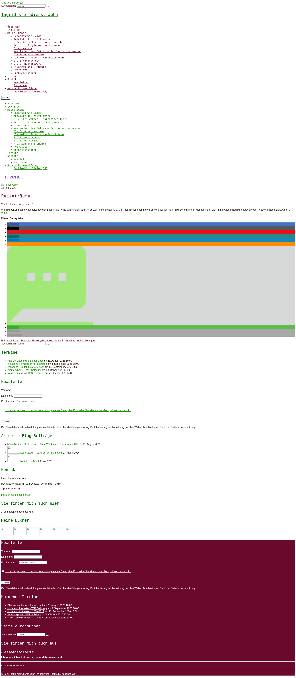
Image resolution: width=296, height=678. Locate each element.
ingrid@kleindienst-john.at (15, 494)
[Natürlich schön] (13, 461)
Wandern (70, 340)
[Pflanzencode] (59, 534)
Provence (26, 340)
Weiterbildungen (86, 340)
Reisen (36, 340)
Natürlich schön (28, 461)
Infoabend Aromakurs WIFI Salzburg (27, 364)
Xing (31, 511)
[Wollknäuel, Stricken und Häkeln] (26, 444)
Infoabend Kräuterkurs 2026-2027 (25, 367)
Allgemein (24, 204)
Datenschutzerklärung (13, 665)
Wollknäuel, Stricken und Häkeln (64, 444)
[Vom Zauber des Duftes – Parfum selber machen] (72, 534)
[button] (13, 224)
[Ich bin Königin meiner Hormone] (46, 534)
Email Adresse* (9, 401)
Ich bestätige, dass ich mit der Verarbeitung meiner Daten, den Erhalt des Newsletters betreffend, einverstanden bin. (68, 410)
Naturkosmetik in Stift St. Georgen (25, 373)
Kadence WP (69, 674)
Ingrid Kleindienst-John (29, 14)
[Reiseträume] (9, 184)
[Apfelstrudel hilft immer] (20, 534)
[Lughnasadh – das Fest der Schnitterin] (13, 452)
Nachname (7, 395)
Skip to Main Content (12, 2)
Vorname (6, 390)
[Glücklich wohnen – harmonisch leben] (33, 534)
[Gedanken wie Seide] (7, 534)
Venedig (59, 340)
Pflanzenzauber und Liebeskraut (25, 360)
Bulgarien (6, 340)
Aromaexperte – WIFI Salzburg (24, 370)
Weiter (4, 212)
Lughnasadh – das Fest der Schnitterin (41, 452)
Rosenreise (47, 340)
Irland (16, 340)
